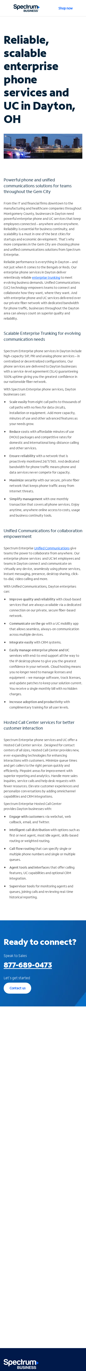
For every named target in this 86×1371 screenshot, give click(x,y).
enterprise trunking (46, 277)
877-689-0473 (28, 965)
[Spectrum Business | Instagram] (78, 1363)
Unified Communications (51, 548)
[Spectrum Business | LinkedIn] (68, 1363)
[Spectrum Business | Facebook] (58, 1363)
